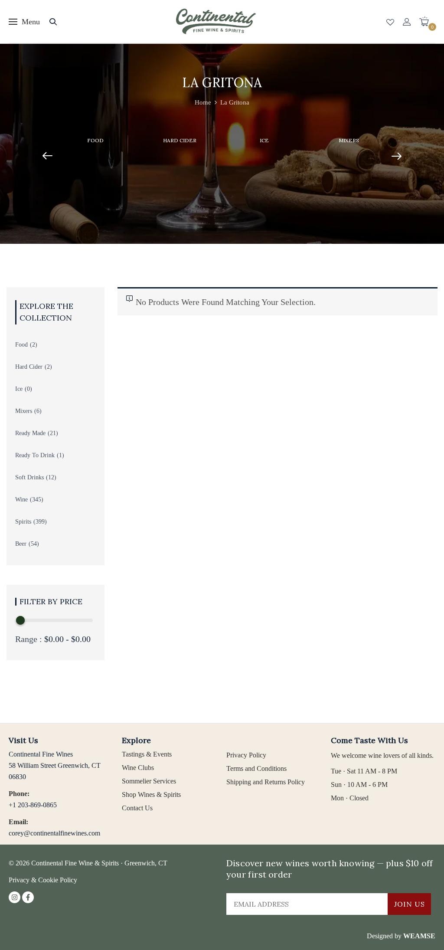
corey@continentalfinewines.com (54, 833)
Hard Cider (179, 140)
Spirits (23, 521)
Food (95, 140)
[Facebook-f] (28, 897)
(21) (53, 433)
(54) (34, 544)
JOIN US (409, 904)
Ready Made (30, 433)
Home (203, 102)
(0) (28, 389)
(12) (51, 477)
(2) (33, 344)
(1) (60, 455)
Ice (264, 140)
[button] (427, 21)
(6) (38, 411)
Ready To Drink (35, 455)
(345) (36, 499)
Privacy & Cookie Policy (43, 880)
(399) (40, 521)
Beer (20, 544)
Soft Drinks (29, 477)
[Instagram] (14, 897)
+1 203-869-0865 (33, 805)
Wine (21, 499)
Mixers (349, 140)
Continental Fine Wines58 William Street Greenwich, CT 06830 (55, 765)
